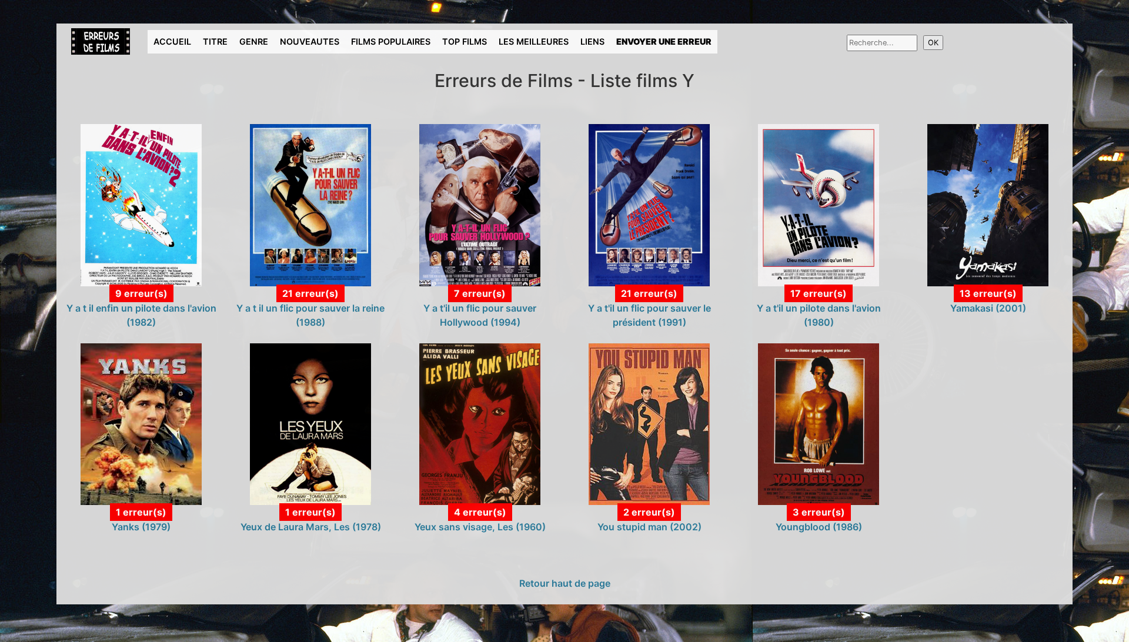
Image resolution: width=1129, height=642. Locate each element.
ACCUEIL (172, 41)
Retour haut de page (564, 583)
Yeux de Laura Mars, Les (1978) (311, 527)
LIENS (592, 41)
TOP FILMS (464, 41)
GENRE (253, 41)
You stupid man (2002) (649, 527)
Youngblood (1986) (819, 527)
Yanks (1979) (141, 527)
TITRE (215, 41)
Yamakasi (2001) (988, 308)
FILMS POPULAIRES (390, 41)
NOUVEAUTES (309, 41)
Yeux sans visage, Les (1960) (480, 527)
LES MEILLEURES (534, 41)
